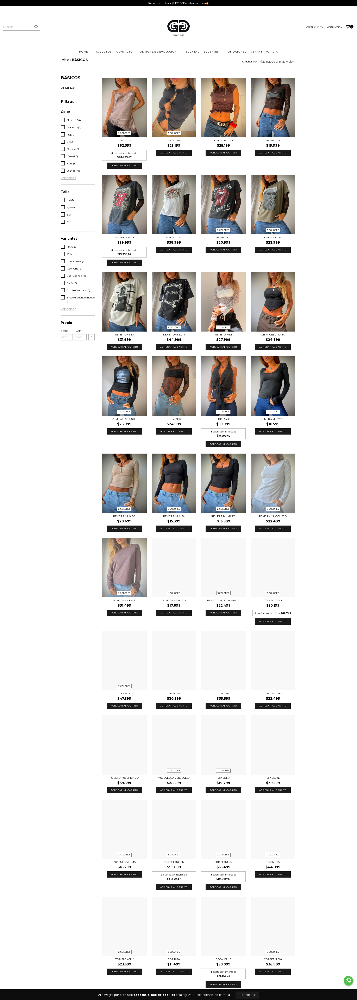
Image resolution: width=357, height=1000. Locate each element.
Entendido (247, 994)
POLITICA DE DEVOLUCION (157, 51)
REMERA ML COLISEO (273, 516)
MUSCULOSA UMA (124, 861)
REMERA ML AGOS (174, 600)
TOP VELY (124, 693)
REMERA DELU (273, 140)
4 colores (174, 593)
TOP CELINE (273, 777)
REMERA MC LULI (223, 140)
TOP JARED (174, 693)
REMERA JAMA (173, 237)
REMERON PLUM (174, 334)
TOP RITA (174, 959)
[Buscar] (36, 27)
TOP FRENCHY (124, 959)
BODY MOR (174, 418)
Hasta (78, 331)
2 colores (174, 133)
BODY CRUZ (223, 959)
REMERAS (68, 88)
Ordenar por (249, 61)
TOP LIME (223, 693)
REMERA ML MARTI (223, 516)
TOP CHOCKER (273, 693)
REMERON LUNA (272, 237)
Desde (64, 331)
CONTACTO (124, 51)
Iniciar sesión (334, 27)
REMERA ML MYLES (273, 418)
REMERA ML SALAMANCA (223, 600)
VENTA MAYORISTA (264, 51)
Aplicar (91, 337)
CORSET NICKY (273, 959)
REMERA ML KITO (124, 516)
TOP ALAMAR (174, 140)
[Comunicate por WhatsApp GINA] (348, 981)
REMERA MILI (223, 334)
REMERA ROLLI (223, 237)
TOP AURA (124, 140)
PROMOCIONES (235, 51)
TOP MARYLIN (273, 600)
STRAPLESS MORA (273, 334)
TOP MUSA (273, 861)
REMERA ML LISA (174, 516)
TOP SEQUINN (223, 861)
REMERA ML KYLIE (124, 600)
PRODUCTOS (102, 51)
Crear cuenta (314, 27)
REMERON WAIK (124, 237)
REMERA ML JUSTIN (124, 418)
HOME (83, 51)
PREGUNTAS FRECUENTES (200, 51)
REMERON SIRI (124, 334)
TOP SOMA (223, 777)
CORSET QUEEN (174, 861)
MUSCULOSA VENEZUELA (174, 777)
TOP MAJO (223, 418)
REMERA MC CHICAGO (124, 777)
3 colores (124, 133)
